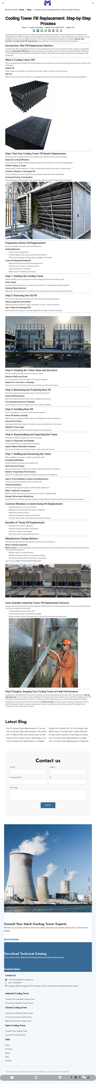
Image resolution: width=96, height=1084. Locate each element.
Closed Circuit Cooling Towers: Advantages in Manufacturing (26, 738)
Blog (7, 1057)
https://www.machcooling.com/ (28, 561)
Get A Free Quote (11, 939)
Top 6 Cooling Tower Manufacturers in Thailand (25, 741)
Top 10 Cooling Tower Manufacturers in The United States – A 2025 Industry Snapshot (26, 728)
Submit (48, 805)
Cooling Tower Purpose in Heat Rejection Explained (69, 735)
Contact (8, 1061)
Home (7, 1045)
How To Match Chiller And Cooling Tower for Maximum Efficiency (26, 735)
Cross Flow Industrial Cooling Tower (19, 1003)
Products (8, 1049)
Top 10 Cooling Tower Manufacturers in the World (26, 731)
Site (72, 27)
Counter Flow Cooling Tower (16, 1031)
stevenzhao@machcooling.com (21, 980)
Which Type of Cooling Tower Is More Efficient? (68, 731)
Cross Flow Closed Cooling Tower (18, 1017)
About (7, 1053)
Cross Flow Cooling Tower (15, 1035)
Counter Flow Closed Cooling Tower (19, 1013)
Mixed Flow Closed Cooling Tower (18, 1021)
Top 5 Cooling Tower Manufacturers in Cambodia (69, 741)
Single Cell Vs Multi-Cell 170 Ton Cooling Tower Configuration (69, 728)
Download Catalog (12, 969)
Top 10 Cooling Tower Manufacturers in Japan (67, 738)
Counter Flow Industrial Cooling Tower (20, 999)
